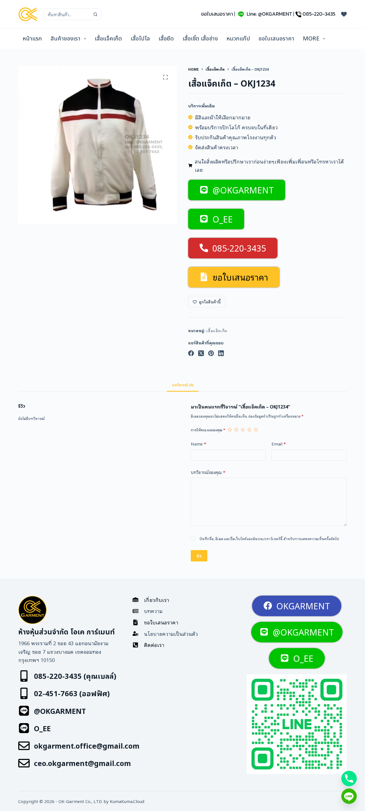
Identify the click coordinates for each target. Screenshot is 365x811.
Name (198, 443)
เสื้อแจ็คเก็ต (108, 38)
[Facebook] (191, 353)
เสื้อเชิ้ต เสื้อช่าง (200, 38)
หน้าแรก (32, 38)
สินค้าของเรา (65, 38)
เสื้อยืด (166, 38)
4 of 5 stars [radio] (249, 430)
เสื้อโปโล (140, 38)
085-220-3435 (319, 14)
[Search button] (95, 14)
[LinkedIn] (221, 353)
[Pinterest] (211, 353)
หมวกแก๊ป (238, 38)
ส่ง (199, 555)
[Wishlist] (344, 14)
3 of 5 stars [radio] (243, 430)
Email (278, 443)
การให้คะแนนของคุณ (208, 429)
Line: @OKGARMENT (269, 14)
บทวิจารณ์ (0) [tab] (182, 384)
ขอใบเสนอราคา (217, 14)
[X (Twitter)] (201, 353)
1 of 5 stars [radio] (229, 430)
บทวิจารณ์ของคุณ (208, 472)
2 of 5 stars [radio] (236, 430)
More (311, 38)
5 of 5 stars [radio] (256, 430)
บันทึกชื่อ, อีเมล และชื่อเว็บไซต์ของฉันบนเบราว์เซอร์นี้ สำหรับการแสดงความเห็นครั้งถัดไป (269, 539)
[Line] (349, 796)
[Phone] (349, 778)
